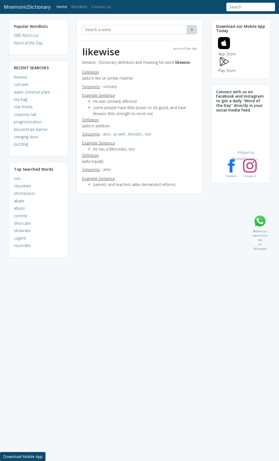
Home (62, 6)
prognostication (28, 121)
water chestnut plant (32, 92)
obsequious (24, 193)
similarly (110, 86)
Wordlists (79, 6)
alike (107, 169)
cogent (20, 238)
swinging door (26, 136)
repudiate (22, 185)
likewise (20, 77)
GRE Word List (26, 35)
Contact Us (101, 6)
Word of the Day (28, 43)
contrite (21, 215)
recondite (22, 245)
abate (19, 200)
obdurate (22, 230)
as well (119, 134)
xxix (17, 178)
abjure (19, 208)
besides (135, 134)
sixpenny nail (25, 114)
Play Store (227, 70)
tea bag (20, 99)
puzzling (21, 144)
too (148, 134)
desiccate (22, 223)
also (106, 134)
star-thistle (23, 106)
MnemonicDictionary (27, 7)
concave (21, 84)
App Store (227, 53)
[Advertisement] (38, 345)
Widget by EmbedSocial (243, 155)
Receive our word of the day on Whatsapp (260, 230)
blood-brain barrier (31, 129)
